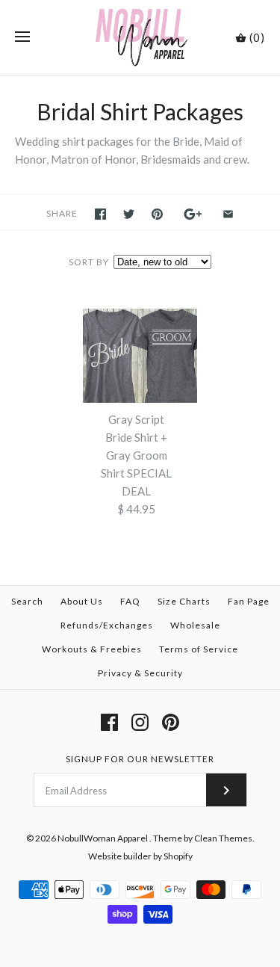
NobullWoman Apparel (103, 838)
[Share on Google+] (193, 214)
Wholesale (195, 625)
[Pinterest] (170, 722)
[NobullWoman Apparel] (140, 37)
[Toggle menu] (22, 37)
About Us (81, 601)
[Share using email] (228, 214)
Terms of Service (198, 649)
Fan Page (249, 601)
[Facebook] (109, 722)
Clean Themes (223, 838)
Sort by (89, 262)
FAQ (130, 601)
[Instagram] (140, 722)
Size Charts (184, 601)
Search (27, 601)
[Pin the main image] (157, 214)
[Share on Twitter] (128, 214)
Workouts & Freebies (92, 649)
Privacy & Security (140, 673)
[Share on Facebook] (100, 214)
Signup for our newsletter (140, 758)
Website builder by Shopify (140, 856)
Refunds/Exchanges (106, 625)
